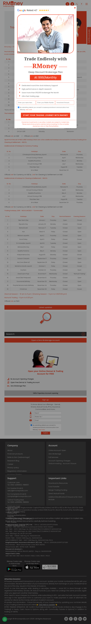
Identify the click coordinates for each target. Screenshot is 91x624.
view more (29, 110)
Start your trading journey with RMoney (45, 115)
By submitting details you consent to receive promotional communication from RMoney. (44, 109)
